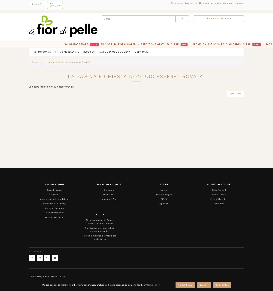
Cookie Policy (153, 285)
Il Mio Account (219, 190)
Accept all (185, 285)
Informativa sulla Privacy (54, 203)
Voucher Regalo (164, 194)
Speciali (164, 203)
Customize (222, 285)
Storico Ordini (219, 194)
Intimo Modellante (67, 52)
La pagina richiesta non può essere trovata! (67, 62)
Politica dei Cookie (54, 217)
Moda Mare (141, 52)
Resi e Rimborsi (54, 190)
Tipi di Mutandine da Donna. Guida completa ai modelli (100, 222)
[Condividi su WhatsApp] (40, 258)
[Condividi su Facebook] (32, 258)
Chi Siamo (54, 194)
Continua (235, 94)
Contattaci (109, 190)
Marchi (164, 190)
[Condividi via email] (55, 258)
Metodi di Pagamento (54, 212)
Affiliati (164, 199)
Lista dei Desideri (218, 199)
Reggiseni (89, 52)
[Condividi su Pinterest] (47, 258)
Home (35, 62)
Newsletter (219, 203)
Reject (204, 285)
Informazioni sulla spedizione (54, 199)
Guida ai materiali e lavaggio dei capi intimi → (100, 237)
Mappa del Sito (109, 199)
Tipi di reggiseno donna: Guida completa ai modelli (100, 230)
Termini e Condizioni (54, 208)
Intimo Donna (42, 52)
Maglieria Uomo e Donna (115, 52)
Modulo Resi (109, 194)
